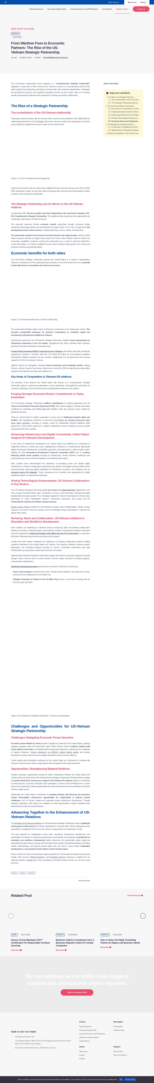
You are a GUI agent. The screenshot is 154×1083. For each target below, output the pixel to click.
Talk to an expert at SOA (77, 992)
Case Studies (107, 9)
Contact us (141, 9)
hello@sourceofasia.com (24, 1037)
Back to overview (84, 881)
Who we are (132, 2)
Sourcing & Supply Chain (56, 9)
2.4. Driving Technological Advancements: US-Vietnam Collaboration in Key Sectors (124, 118)
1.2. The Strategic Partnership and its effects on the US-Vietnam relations (124, 103)
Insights (38, 58)
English (14, 873)
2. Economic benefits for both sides (120, 106)
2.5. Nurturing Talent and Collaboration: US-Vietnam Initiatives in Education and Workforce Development (124, 121)
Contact (82, 1059)
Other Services (113, 2)
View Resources (134, 895)
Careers (143, 2)
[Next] (143, 916)
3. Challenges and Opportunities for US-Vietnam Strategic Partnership (123, 124)
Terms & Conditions (120, 1055)
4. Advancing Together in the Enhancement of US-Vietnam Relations (123, 133)
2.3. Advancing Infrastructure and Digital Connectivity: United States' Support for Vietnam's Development (124, 115)
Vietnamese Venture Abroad (89, 1037)
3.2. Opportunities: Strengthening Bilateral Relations (124, 130)
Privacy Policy (118, 1051)
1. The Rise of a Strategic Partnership (121, 97)
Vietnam (40, 121)
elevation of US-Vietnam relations (28, 823)
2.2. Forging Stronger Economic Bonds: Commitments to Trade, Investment (124, 112)
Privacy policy (130, 1079)
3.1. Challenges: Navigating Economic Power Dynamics (124, 127)
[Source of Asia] (13, 9)
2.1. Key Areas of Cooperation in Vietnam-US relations (124, 109)
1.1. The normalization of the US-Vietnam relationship (124, 100)
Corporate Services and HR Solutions (84, 9)
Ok (121, 1079)
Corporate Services (57, 857)
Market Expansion (36, 9)
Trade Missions (84, 1041)
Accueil (14, 58)
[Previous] (11, 916)
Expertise (31, 873)
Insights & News (25, 58)
